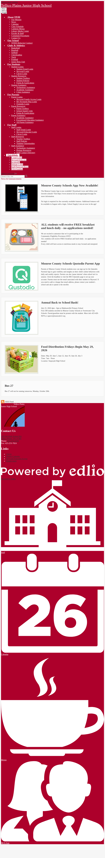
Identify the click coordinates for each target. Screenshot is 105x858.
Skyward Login (22, 71)
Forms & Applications (25, 83)
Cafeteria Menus (18, 29)
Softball (14, 53)
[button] (13, 17)
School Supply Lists (24, 111)
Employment (11, 461)
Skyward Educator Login (26, 132)
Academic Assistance (25, 90)
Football (14, 59)
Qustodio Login (22, 104)
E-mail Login (16, 158)
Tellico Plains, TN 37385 (11, 437)
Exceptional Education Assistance (30, 120)
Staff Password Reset (19, 167)
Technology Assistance (25, 87)
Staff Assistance (17, 146)
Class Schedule (17, 26)
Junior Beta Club (18, 62)
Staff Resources (17, 136)
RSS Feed (9, 402)
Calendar (15, 24)
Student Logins (17, 67)
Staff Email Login (23, 130)
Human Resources (23, 150)
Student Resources (18, 76)
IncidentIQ (15, 162)
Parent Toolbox (22, 108)
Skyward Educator (18, 160)
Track (13, 57)
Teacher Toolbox (23, 139)
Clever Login (21, 74)
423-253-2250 (13, 441)
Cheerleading (16, 55)
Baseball (14, 50)
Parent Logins (17, 97)
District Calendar (13, 456)
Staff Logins (16, 127)
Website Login (17, 164)
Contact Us (15, 38)
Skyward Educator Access (16, 459)
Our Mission (16, 20)
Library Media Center (20, 31)
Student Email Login (24, 69)
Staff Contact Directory (25, 153)
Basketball (15, 48)
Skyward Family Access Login (28, 99)
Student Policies (22, 80)
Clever (9, 454)
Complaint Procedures (20, 36)
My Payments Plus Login (26, 102)
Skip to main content (9, 2)
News (13, 22)
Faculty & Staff (17, 33)
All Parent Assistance (25, 122)
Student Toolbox (23, 78)
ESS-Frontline (17, 169)
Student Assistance (18, 85)
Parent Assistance (18, 115)
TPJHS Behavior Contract (22, 43)
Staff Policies (21, 141)
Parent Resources (18, 106)
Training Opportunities (25, 143)
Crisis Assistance (23, 92)
